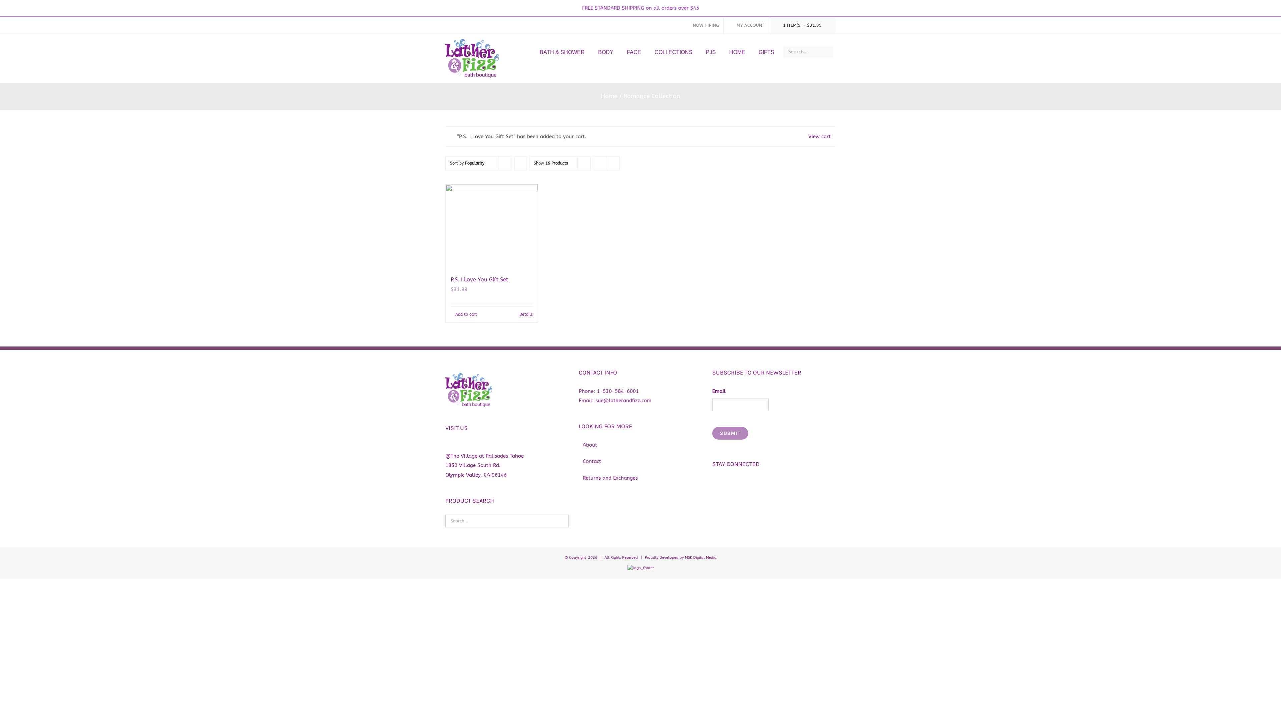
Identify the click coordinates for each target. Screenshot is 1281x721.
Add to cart (466, 314)
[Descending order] (520, 163)
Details (526, 314)
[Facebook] (715, 482)
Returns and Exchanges (610, 478)
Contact (592, 461)
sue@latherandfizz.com (623, 401)
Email (719, 391)
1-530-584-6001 (618, 391)
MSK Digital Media (701, 557)
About (590, 445)
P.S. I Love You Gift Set (479, 279)
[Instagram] (727, 482)
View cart (819, 137)
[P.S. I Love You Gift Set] (492, 226)
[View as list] (612, 163)
